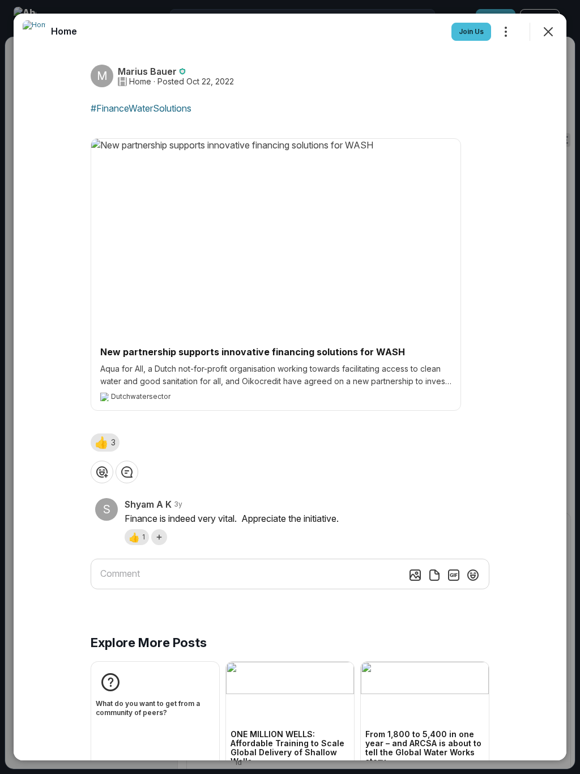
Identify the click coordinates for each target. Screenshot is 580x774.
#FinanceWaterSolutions (141, 108)
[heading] (64, 31)
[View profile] (34, 31)
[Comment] (127, 472)
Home (140, 81)
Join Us (471, 31)
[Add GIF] (454, 575)
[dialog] (290, 387)
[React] (102, 472)
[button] (105, 442)
